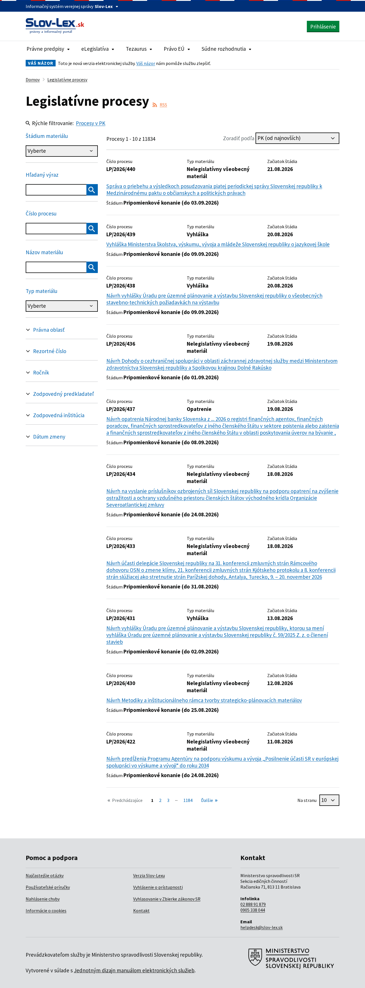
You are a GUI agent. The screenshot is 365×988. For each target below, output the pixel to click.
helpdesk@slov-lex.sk (261, 927)
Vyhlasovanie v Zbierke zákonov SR (166, 899)
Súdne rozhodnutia (224, 48)
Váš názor (145, 63)
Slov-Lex (104, 6)
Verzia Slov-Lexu (149, 875)
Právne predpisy (45, 48)
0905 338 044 (252, 910)
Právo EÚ (174, 48)
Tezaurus (136, 48)
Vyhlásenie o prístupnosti (158, 887)
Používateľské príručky (48, 887)
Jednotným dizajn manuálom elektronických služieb (134, 970)
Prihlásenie (323, 26)
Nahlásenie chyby (43, 899)
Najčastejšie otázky (45, 875)
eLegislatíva (95, 48)
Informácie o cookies (46, 910)
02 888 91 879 (253, 904)
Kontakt (141, 910)
